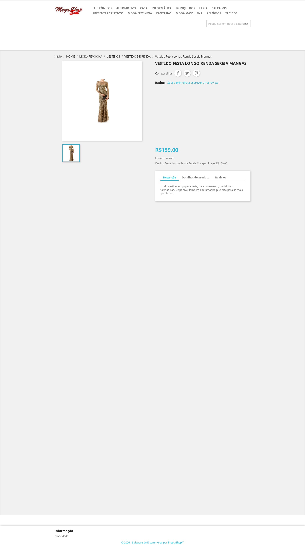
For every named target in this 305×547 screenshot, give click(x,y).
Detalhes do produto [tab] (195, 177)
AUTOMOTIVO (126, 8)
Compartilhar (177, 73)
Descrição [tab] (169, 177)
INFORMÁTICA (162, 8)
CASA (143, 8)
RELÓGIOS (214, 13)
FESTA (203, 8)
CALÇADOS (219, 8)
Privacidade (61, 536)
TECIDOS (231, 13)
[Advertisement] (152, 40)
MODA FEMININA (140, 13)
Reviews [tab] (220, 177)
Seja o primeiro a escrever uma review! (193, 82)
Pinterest (196, 73)
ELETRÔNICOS (102, 8)
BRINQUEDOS (185, 8)
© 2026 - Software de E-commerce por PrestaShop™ (152, 542)
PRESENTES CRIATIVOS (108, 13)
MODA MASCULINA (189, 13)
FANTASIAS (164, 13)
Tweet (187, 73)
